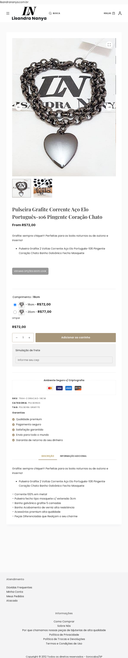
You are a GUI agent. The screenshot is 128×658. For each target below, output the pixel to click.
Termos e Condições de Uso (64, 643)
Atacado (12, 601)
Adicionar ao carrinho (75, 337)
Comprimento (21, 297)
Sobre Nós (64, 626)
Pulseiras (34, 402)
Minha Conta (14, 592)
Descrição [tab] (48, 456)
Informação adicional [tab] (73, 456)
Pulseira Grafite (29, 407)
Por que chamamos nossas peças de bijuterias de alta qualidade (64, 630)
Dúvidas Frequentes (19, 587)
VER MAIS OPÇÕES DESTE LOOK (30, 271)
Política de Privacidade (64, 635)
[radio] (33, 304)
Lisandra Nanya (29, 18)
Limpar (16, 318)
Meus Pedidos (15, 596)
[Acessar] (120, 13)
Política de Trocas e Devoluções (64, 639)
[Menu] (7, 13)
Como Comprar (64, 621)
